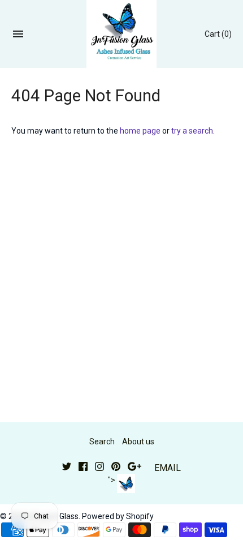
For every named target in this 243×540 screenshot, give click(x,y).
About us (138, 441)
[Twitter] (66, 467)
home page (140, 130)
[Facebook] (83, 467)
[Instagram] (99, 467)
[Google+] (134, 467)
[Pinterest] (115, 467)
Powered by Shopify (118, 516)
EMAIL (167, 467)
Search (102, 441)
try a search (192, 130)
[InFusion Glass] (121, 34)
